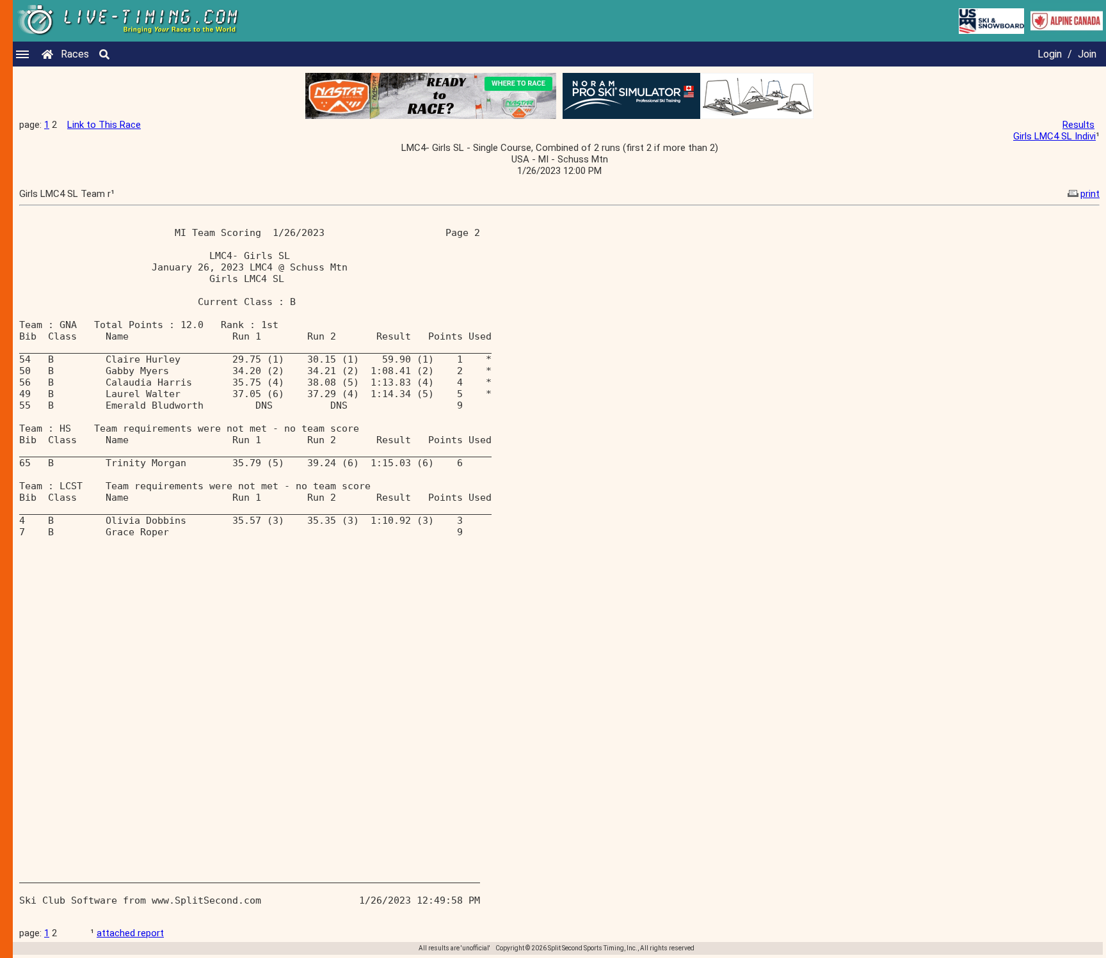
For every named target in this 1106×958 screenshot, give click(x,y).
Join (1087, 54)
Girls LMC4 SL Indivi (1054, 136)
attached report (130, 933)
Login (1050, 54)
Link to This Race (104, 124)
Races (75, 54)
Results (1078, 124)
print (1090, 194)
